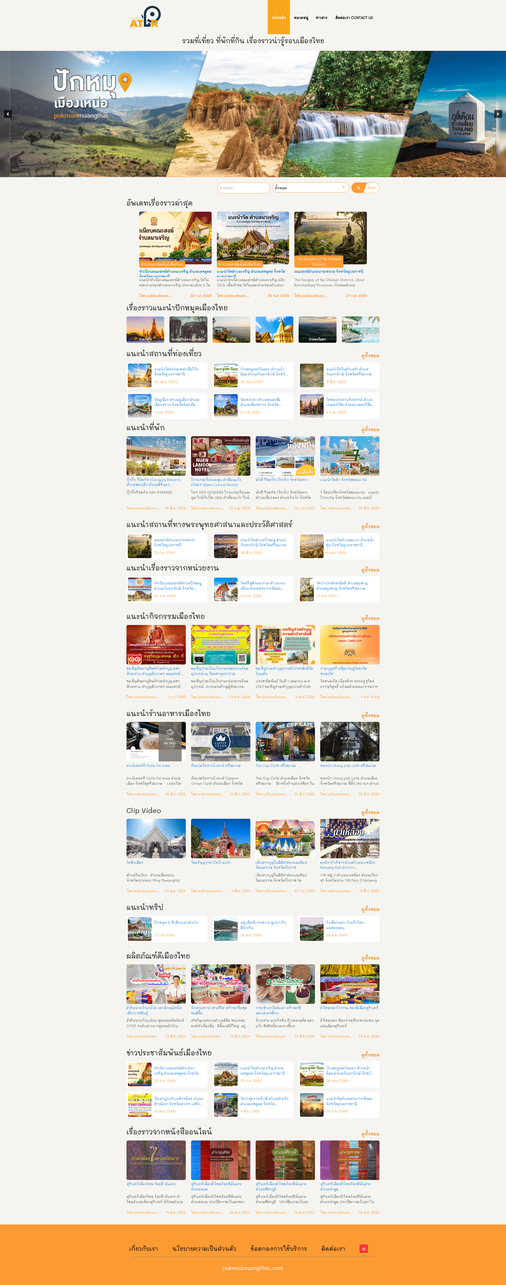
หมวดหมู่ (301, 17)
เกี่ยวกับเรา (143, 1248)
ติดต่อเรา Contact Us (354, 17)
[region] (253, 114)
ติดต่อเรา (333, 1248)
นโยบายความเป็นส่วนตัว (204, 1248)
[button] (8, 114)
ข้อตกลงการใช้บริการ (279, 1248)
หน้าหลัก (279, 17)
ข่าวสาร (322, 17)
